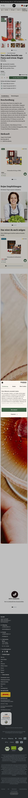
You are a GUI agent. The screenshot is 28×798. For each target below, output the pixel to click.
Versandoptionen (4, 688)
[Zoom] (26, 40)
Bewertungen (15, 96)
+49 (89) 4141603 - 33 (6, 626)
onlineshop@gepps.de (6, 629)
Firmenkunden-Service (5, 677)
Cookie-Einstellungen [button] (14, 791)
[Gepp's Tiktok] (2, 651)
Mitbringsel (13, 9)
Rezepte (2, 670)
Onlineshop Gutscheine (5, 679)
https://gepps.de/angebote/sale (9, 756)
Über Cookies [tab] (23, 386)
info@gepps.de (5, 636)
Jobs (1, 661)
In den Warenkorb (18, 77)
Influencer (3, 663)
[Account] (24, 5)
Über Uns (2, 657)
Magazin (2, 672)
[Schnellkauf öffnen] (25, 174)
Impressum (3, 789)
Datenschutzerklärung (23, 789)
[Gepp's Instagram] (5, 651)
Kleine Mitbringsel (18, 9)
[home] (1, 9)
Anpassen (13, 414)
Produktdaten (5, 96)
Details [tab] (14, 386)
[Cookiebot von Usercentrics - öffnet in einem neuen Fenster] (20, 383)
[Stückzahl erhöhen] (7, 77)
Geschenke (6, 9)
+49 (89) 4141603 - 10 (6, 634)
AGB (8, 789)
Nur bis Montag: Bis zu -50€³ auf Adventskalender (14, 1)
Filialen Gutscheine (4, 681)
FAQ (1, 686)
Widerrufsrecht (14, 789)
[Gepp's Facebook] (7, 651)
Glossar (2, 668)
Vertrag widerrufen (14, 793)
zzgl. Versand (3, 173)
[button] (26, 53)
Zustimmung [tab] (5, 386)
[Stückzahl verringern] (2, 77)
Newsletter (3, 684)
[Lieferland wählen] (22, 5)
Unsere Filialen (4, 659)
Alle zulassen (14, 409)
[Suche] (4, 5)
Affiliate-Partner (4, 665)
